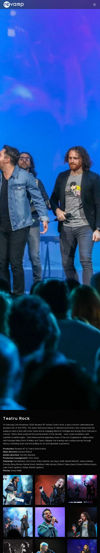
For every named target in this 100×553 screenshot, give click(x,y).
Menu (94, 4)
